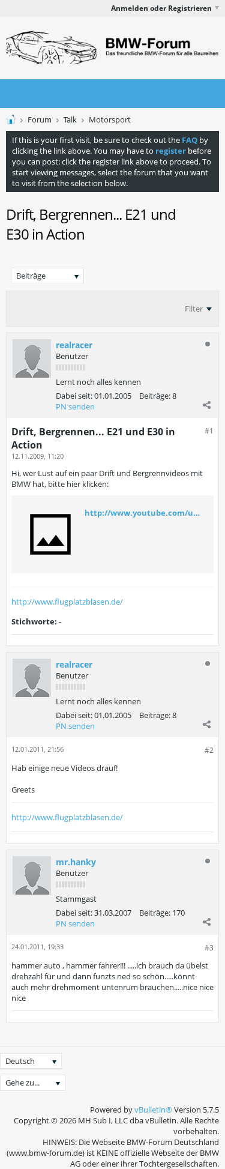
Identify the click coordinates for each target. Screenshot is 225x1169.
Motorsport (110, 119)
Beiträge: (154, 395)
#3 (209, 948)
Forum (40, 119)
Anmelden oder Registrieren (161, 8)
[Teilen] (206, 404)
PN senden (75, 406)
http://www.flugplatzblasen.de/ (67, 601)
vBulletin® (153, 1109)
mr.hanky (76, 862)
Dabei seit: (74, 395)
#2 (209, 750)
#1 (209, 431)
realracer (74, 345)
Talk (70, 119)
